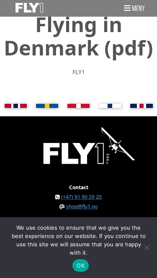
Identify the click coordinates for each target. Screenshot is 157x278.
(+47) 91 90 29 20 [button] (81, 196)
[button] (134, 8)
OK (81, 265)
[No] (146, 247)
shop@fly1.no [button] (82, 206)
